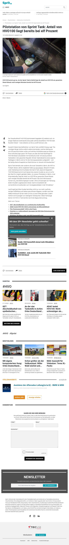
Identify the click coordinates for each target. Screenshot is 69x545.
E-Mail (12, 422)
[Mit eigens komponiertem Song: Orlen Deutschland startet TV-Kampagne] (12, 350)
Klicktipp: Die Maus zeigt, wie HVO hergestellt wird (26, 215)
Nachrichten (11, 20)
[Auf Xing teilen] (4, 150)
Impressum (22, 540)
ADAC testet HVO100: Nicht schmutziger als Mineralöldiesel (29, 207)
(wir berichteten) (38, 168)
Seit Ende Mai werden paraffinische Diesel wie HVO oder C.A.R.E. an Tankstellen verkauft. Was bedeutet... (12, 316)
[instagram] (34, 516)
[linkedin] (39, 516)
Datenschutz (34, 540)
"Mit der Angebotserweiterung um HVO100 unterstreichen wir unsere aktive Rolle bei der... (33, 316)
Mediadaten (27, 535)
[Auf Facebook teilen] (4, 138)
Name (37, 422)
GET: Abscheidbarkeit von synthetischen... (12, 309)
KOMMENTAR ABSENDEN (34, 458)
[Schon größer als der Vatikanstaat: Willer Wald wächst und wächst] (34, 350)
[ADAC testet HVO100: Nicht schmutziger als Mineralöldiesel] (56, 295)
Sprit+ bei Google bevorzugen (55, 93)
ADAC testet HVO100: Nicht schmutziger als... (55, 309)
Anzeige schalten (34, 397)
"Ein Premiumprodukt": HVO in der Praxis (23, 209)
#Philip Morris (57, 357)
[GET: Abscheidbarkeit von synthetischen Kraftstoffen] (12, 295)
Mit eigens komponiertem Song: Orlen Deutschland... (12, 363)
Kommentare (9, 93)
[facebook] (30, 516)
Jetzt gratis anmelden (18, 231)
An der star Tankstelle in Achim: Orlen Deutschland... (34, 309)
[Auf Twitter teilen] (4, 142)
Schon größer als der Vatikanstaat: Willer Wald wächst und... (34, 363)
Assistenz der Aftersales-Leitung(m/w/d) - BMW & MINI (39, 385)
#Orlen (33, 303)
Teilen (20, 93)
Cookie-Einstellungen (44, 540)
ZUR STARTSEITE (59, 271)
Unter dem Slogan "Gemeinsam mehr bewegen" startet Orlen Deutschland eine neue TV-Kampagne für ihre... (12, 370)
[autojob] (62, 379)
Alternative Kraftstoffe (23, 20)
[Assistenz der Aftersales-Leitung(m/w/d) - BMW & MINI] (7, 388)
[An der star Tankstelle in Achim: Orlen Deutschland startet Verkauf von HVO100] (34, 295)
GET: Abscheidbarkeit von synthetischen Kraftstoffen (27, 205)
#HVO (7, 287)
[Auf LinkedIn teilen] (4, 146)
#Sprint (13, 333)
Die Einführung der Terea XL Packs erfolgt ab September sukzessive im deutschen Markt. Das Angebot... (56, 370)
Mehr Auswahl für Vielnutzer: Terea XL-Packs (56, 363)
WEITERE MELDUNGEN (12, 323)
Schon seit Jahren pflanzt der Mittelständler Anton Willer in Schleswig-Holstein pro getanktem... (34, 370)
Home (4, 20)
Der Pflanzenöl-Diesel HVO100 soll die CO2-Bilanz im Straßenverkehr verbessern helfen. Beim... (56, 316)
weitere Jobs (19, 397)
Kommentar (14, 429)
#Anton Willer (35, 357)
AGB (28, 540)
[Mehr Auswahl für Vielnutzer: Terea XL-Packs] (56, 350)
